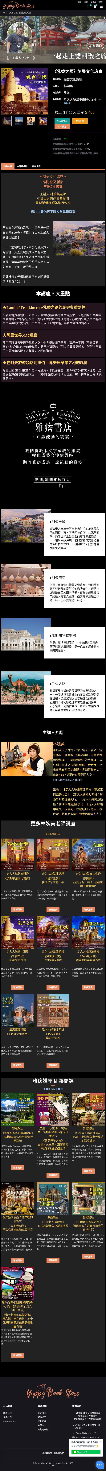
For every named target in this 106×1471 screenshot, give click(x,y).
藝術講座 (88, 1217)
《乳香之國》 (17, 954)
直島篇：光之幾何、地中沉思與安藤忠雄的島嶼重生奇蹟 (17, 1321)
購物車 (93, 2)
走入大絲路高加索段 (88, 873)
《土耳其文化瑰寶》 (17, 1034)
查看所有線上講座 (53, 1089)
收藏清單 (42, 1417)
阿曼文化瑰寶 (17, 960)
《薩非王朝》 (53, 876)
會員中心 (42, 1425)
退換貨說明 (47, 1453)
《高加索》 (88, 876)
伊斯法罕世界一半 (53, 882)
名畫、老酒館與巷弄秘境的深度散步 (88, 1138)
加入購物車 (62, 121)
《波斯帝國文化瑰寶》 (17, 878)
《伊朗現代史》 (53, 954)
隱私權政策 (59, 1453)
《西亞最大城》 (88, 954)
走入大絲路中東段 (18, 951)
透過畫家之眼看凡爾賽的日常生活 (88, 1227)
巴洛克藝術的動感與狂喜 (17, 1229)
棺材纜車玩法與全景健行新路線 (17, 1138)
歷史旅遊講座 (17, 1029)
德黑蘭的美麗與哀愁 (88, 960)
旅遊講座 (17, 1128)
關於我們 (7, 1413)
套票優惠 (62, 126)
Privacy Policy (9, 1421)
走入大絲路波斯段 (18, 873)
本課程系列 (22, 166)
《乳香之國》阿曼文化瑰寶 (19, 13)
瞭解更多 (17, 909)
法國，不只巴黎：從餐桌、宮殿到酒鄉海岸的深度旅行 (53, 1132)
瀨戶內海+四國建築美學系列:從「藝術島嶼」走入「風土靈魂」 (18, 1306)
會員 (79, 2)
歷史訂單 (42, 1413)
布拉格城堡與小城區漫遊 (53, 1225)
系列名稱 (57, 99)
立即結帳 (80, 121)
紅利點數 (42, 1421)
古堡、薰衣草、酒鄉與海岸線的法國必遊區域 (53, 1146)
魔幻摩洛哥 (53, 1038)
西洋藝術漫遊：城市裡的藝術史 (17, 1219)
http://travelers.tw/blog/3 (67, 779)
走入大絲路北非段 (53, 1029)
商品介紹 (8, 166)
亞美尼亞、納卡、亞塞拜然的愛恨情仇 (88, 884)
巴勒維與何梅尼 (53, 960)
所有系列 (36, 166)
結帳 (101, 2)
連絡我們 (7, 1417)
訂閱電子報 (43, 1429)
